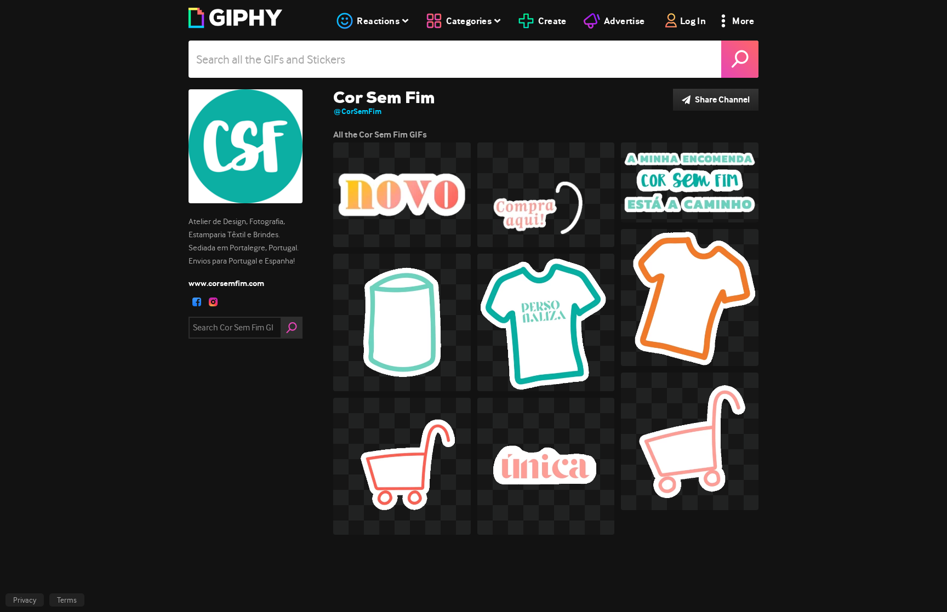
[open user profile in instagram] (213, 302)
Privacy (24, 600)
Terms (67, 600)
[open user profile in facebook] (197, 302)
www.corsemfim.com (226, 283)
